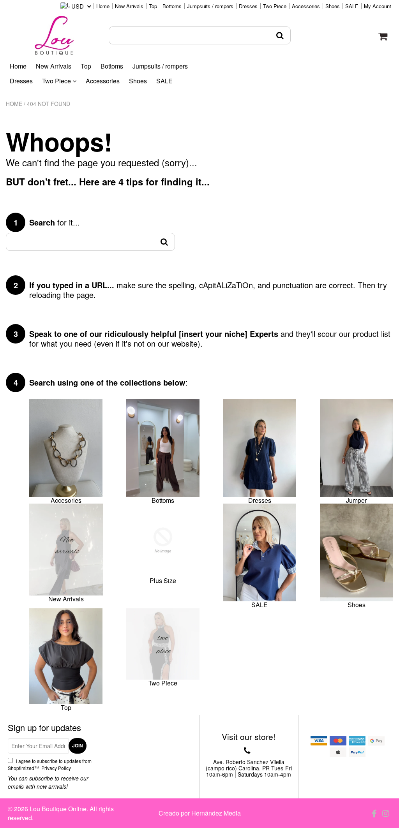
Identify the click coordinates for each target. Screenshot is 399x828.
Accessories (306, 6)
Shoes (332, 6)
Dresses (248, 6)
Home (102, 6)
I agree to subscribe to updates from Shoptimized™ (50, 764)
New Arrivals (129, 6)
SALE (351, 6)
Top (153, 6)
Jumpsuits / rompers (210, 6)
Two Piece (274, 6)
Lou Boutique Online (58, 808)
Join (77, 745)
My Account (377, 6)
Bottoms (172, 6)
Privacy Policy (55, 768)
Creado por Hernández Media (200, 813)
